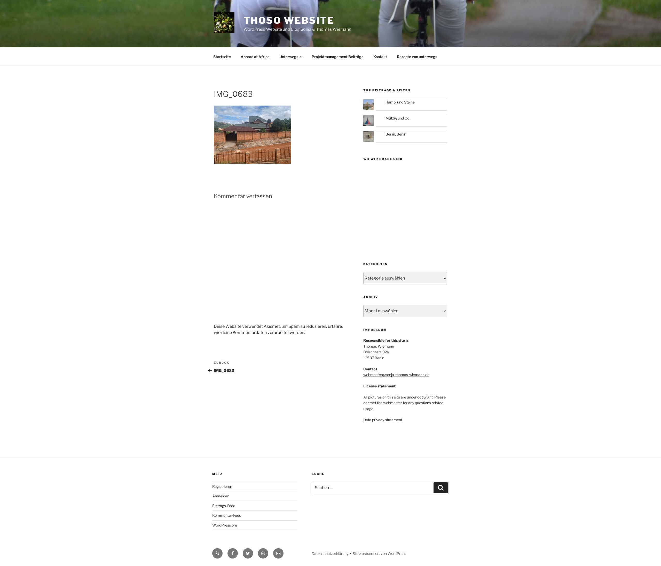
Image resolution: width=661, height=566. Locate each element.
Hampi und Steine (400, 102)
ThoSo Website (288, 20)
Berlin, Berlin (395, 134)
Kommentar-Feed (226, 515)
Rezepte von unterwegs (417, 56)
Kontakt (380, 56)
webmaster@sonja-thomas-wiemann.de (396, 374)
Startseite (222, 56)
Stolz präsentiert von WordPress (379, 553)
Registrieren (222, 486)
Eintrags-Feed (223, 506)
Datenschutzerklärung (330, 553)
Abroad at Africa (255, 56)
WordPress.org (224, 525)
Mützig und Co (397, 118)
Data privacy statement (382, 420)
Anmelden (220, 496)
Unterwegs (288, 56)
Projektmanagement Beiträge (338, 56)
